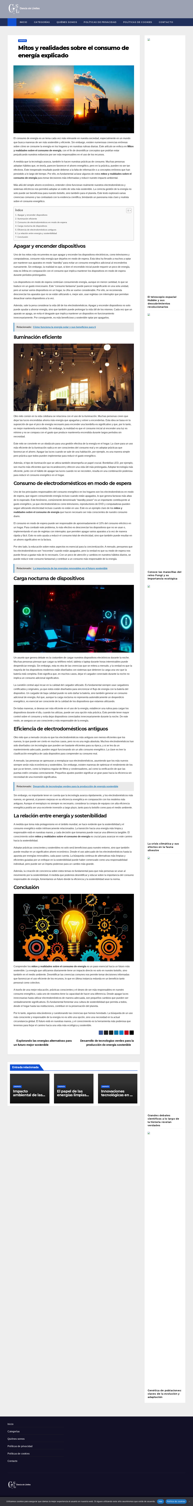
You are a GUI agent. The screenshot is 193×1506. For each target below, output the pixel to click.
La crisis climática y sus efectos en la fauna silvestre (163, 847)
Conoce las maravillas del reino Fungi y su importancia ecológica (165, 575)
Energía (22, 40)
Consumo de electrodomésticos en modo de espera (42, 222)
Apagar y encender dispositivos (32, 215)
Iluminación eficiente (27, 218)
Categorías (42, 22)
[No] (189, 1501)
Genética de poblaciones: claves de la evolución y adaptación (165, 1394)
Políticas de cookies (137, 22)
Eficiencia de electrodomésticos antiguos (36, 229)
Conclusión (22, 237)
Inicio (23, 22)
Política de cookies (176, 1501)
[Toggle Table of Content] (127, 210)
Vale (160, 1501)
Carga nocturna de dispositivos (32, 226)
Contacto (166, 22)
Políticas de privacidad (100, 22)
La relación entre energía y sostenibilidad (37, 233)
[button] (183, 22)
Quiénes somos (67, 22)
